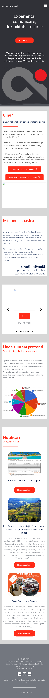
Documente (9, 680)
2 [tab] (18, 331)
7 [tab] (30, 331)
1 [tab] (16, 331)
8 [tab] (32, 331)
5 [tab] (25, 331)
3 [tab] (21, 331)
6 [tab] (28, 331)
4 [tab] (23, 331)
